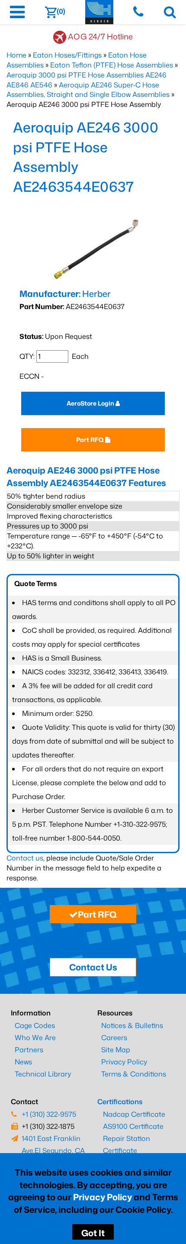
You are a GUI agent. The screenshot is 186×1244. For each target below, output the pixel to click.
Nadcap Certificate (134, 1114)
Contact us (24, 858)
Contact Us (93, 967)
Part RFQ (90, 439)
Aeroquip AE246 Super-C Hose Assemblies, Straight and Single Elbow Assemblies (88, 90)
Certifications (119, 1101)
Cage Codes (35, 1025)
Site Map (115, 1049)
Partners (29, 1049)
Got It (93, 1233)
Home (16, 55)
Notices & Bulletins (132, 1025)
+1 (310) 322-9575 (49, 1114)
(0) (61, 11)
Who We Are (35, 1037)
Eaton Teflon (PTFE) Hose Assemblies (111, 65)
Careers (114, 1037)
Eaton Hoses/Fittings (67, 55)
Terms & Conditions (133, 1074)
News (23, 1062)
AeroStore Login (91, 403)
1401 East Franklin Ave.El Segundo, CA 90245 (53, 1150)
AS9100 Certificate (133, 1126)
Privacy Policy (102, 1197)
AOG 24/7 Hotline (100, 36)
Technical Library (43, 1074)
